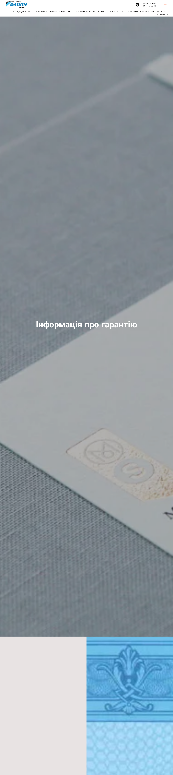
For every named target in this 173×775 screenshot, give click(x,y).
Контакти (162, 14)
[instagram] (137, 4)
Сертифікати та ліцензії (140, 12)
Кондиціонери (21, 12)
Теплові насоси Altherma (88, 12)
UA (165, 5)
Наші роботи (115, 12)
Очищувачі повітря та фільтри (52, 12)
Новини (162, 12)
